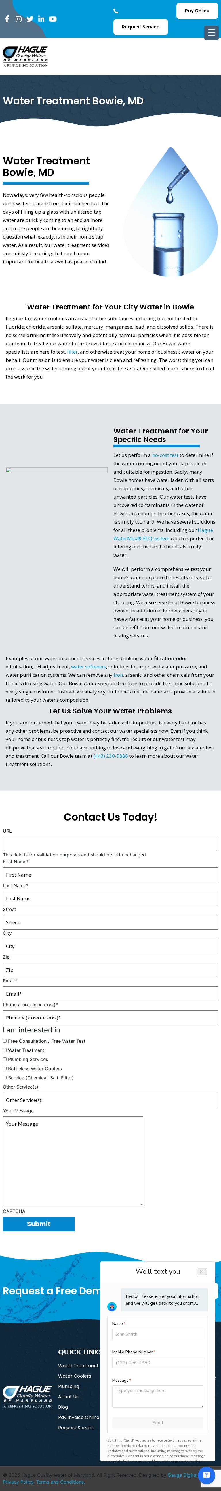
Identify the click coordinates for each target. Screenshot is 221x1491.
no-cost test (165, 455)
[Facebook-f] (7, 19)
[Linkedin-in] (41, 19)
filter (72, 351)
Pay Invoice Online (78, 1417)
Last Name (15, 885)
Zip (6, 957)
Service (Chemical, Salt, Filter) (41, 1078)
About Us (68, 1396)
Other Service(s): (21, 1087)
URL (7, 831)
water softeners (88, 666)
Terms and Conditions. (60, 1482)
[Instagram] (18, 19)
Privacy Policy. (19, 1482)
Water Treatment (26, 1050)
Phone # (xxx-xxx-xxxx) (30, 1004)
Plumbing (68, 1386)
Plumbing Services (28, 1059)
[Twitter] (30, 19)
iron (118, 675)
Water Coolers (74, 1376)
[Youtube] (53, 19)
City (7, 933)
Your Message (18, 1111)
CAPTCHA (14, 1211)
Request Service (76, 1427)
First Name (16, 861)
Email (10, 981)
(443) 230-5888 (111, 756)
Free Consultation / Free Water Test (46, 1041)
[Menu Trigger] (211, 33)
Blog (63, 1407)
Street (9, 909)
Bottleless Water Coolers (35, 1068)
